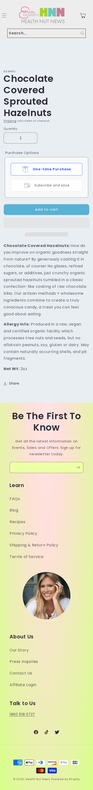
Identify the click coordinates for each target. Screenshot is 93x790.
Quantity (10, 128)
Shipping (10, 121)
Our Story (19, 650)
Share (14, 383)
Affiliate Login (23, 685)
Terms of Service (27, 556)
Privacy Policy (23, 533)
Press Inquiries (24, 661)
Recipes (17, 522)
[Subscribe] (78, 467)
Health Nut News (38, 779)
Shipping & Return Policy (34, 545)
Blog (14, 510)
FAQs (15, 499)
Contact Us (21, 673)
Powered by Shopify (65, 779)
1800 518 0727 (22, 714)
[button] (46, 223)
